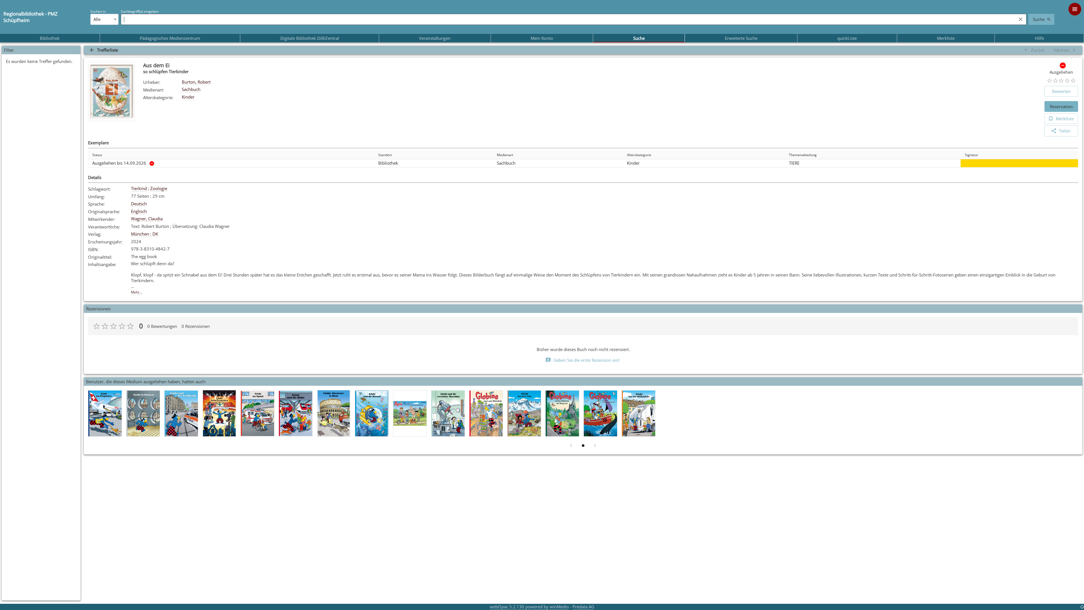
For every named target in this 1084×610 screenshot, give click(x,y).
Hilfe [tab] (1039, 38)
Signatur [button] (971, 154)
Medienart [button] (505, 154)
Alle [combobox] (96, 19)
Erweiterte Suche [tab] (741, 38)
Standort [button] (385, 154)
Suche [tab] (639, 38)
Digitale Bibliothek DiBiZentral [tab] (309, 38)
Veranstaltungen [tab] (435, 38)
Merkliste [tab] (946, 38)
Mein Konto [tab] (542, 38)
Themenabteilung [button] (803, 154)
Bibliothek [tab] (50, 38)
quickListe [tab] (847, 38)
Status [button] (97, 154)
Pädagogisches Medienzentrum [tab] (170, 38)
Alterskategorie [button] (639, 154)
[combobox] (567, 19)
